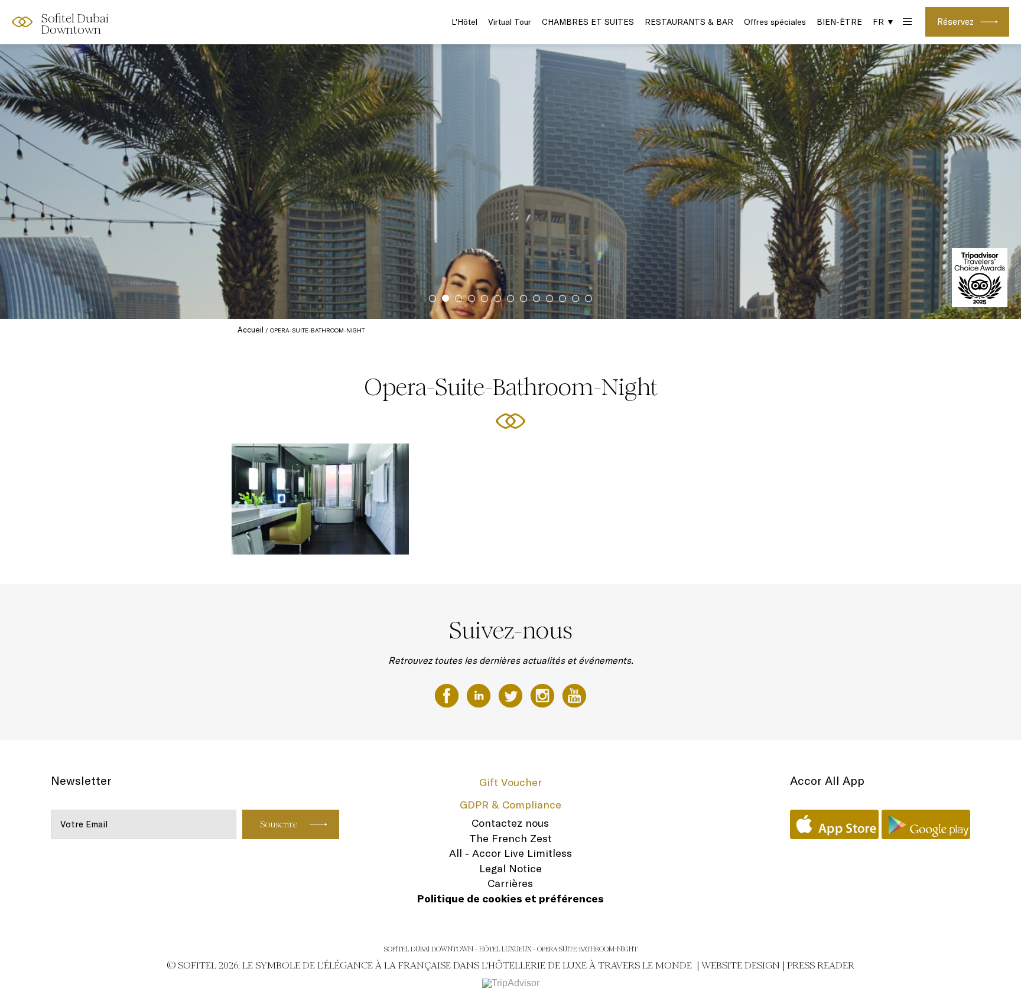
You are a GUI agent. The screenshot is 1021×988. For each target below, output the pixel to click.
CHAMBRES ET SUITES (588, 22)
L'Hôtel (464, 22)
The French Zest (510, 838)
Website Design (740, 965)
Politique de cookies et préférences (510, 898)
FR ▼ (884, 22)
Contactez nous (510, 823)
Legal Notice (510, 868)
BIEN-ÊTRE (839, 22)
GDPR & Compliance (510, 804)
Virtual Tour (509, 22)
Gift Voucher (510, 782)
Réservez (955, 21)
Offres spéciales (775, 22)
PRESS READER (820, 965)
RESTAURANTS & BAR (689, 22)
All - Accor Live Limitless (510, 853)
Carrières (510, 883)
